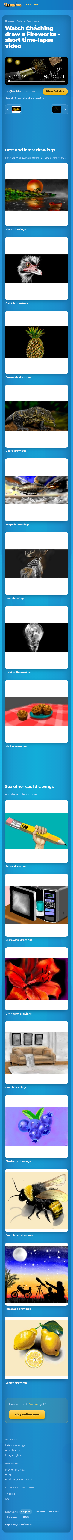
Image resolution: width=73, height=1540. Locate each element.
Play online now (27, 1414)
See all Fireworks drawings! (23, 98)
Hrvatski (54, 1511)
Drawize (10, 21)
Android (10, 1493)
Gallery (21, 21)
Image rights (13, 1455)
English (26, 1511)
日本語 (25, 1517)
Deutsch (40, 1511)
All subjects (12, 1450)
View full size (55, 91)
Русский (12, 1517)
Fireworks (33, 21)
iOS (7, 1498)
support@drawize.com (19, 1524)
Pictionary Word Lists (18, 1479)
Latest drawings (15, 1445)
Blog (8, 1474)
